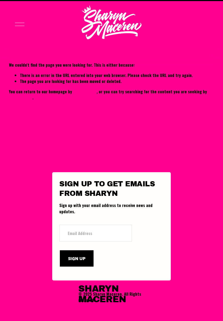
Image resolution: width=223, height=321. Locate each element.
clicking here (85, 91)
